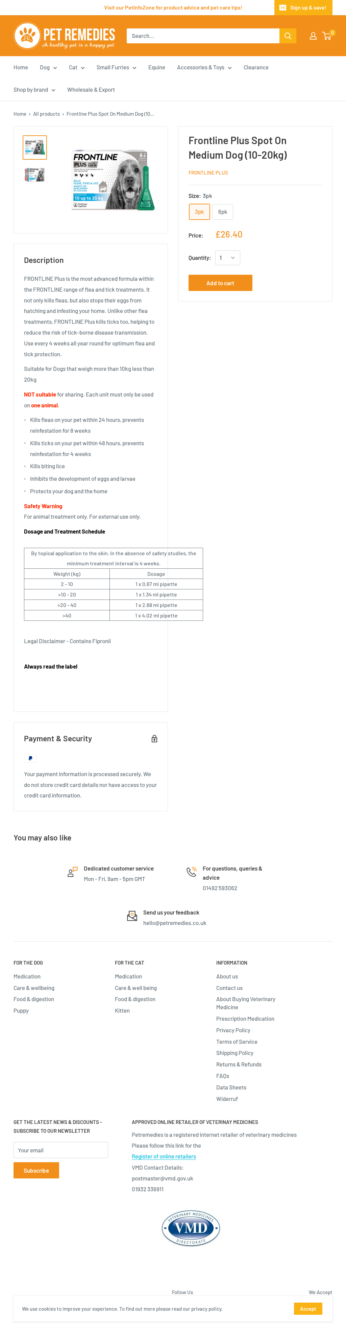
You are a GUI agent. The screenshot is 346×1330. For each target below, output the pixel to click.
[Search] (287, 35)
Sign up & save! (308, 7)
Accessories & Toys (200, 67)
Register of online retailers (164, 1156)
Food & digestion (34, 998)
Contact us (229, 987)
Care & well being (136, 987)
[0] (327, 36)
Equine (156, 67)
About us (227, 976)
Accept (308, 1309)
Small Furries (113, 67)
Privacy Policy (233, 1030)
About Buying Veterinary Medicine (245, 1002)
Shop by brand (31, 89)
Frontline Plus (208, 173)
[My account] (313, 36)
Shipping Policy (234, 1052)
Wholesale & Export (91, 89)
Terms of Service (236, 1041)
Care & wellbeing (34, 987)
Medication (27, 976)
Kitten (122, 1010)
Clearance (256, 67)
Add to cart (220, 282)
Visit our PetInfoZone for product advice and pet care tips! (173, 7)
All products (46, 114)
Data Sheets (231, 1087)
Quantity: (200, 257)
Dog (45, 67)
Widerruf (227, 1098)
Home (21, 67)
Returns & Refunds (239, 1064)
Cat (73, 67)
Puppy (21, 1010)
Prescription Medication (245, 1018)
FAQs (222, 1075)
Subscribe (36, 1170)
